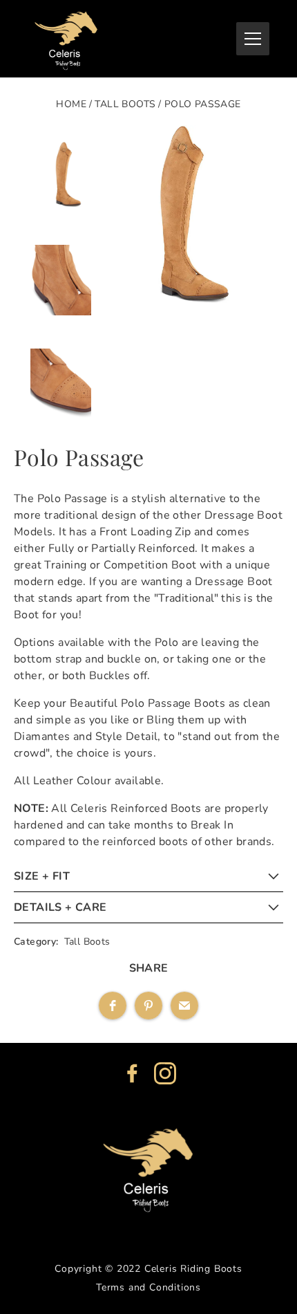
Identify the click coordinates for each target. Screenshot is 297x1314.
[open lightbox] (187, 332)
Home (71, 104)
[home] (66, 38)
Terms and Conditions (148, 1287)
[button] (252, 38)
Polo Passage (202, 104)
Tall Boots (125, 104)
